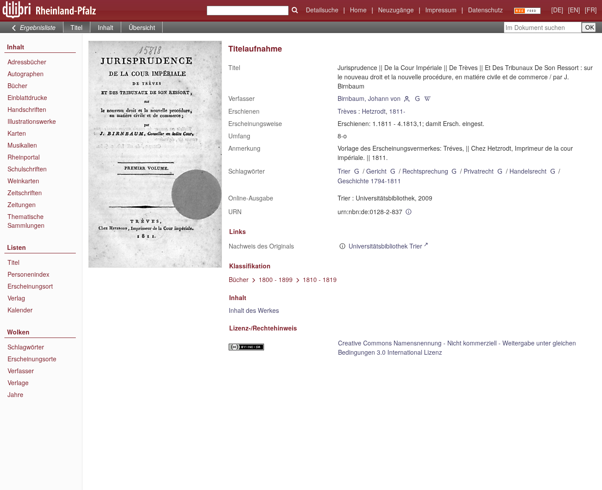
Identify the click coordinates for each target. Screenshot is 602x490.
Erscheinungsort (30, 286)
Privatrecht (479, 171)
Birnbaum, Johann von (369, 98)
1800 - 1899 (276, 279)
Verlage (18, 382)
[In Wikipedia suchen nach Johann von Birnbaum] (428, 98)
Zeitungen (21, 204)
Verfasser (20, 370)
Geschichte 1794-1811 (369, 180)
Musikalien (22, 145)
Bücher (17, 85)
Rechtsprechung (425, 171)
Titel (13, 262)
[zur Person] (406, 98)
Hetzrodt (374, 111)
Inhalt (105, 27)
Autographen (25, 73)
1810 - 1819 (320, 279)
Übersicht (142, 27)
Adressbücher (26, 61)
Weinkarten (23, 180)
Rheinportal (23, 156)
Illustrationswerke (31, 121)
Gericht (376, 171)
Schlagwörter (25, 346)
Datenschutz (485, 9)
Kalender (20, 309)
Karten (16, 133)
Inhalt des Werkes (254, 310)
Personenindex (28, 274)
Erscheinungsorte (31, 358)
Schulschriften (27, 168)
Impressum (441, 9)
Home (358, 9)
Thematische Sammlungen (26, 221)
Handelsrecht (527, 171)
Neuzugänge (396, 9)
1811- (397, 111)
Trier (344, 171)
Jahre (15, 394)
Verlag (16, 297)
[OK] (295, 10)
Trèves (347, 111)
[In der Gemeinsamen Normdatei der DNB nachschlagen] (417, 98)
